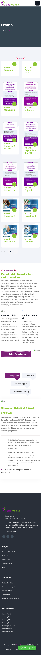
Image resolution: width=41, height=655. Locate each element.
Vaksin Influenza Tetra (29, 110)
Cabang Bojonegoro (9, 626)
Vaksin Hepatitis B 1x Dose (30, 150)
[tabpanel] (20, 439)
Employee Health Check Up (10, 598)
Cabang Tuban (7, 629)
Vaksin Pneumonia (10, 240)
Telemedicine (6, 595)
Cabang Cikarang (8, 620)
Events (16, 650)
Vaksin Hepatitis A (9, 189)
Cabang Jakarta (7, 617)
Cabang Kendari (7, 632)
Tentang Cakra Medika (9, 552)
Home (4, 30)
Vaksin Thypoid (29, 189)
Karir (3, 567)
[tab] (12, 374)
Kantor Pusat (6, 614)
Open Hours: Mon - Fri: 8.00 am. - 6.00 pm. (15, 517)
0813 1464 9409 (11, 531)
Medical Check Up (7, 583)
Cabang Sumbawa (8, 623)
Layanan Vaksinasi (7, 591)
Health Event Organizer (9, 587)
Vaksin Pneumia (8, 68)
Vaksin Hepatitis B (30, 214)
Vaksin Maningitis (9, 108)
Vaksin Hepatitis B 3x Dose (9, 146)
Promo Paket (6, 560)
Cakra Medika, (21, 645)
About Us (8, 650)
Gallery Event (6, 556)
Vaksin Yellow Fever (28, 70)
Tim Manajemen (7, 564)
